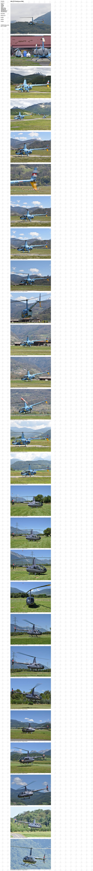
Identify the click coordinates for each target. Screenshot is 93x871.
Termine (2, 21)
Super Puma (3, 7)
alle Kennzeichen (4, 10)
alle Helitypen (3, 9)
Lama (2, 6)
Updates (2, 19)
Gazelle (2, 5)
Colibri (2, 4)
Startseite (2, 1)
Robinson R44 (3, 8)
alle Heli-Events (4, 11)
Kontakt (2, 17)
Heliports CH (3, 15)
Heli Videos (3, 13)
